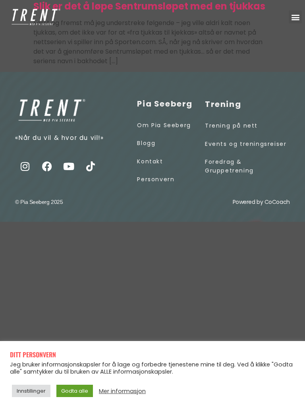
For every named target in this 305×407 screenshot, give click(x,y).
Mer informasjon (122, 391)
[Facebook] (47, 166)
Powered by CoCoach (261, 202)
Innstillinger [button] (31, 391)
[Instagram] (25, 166)
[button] (295, 16)
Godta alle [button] (74, 391)
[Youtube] (69, 166)
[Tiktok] (90, 166)
